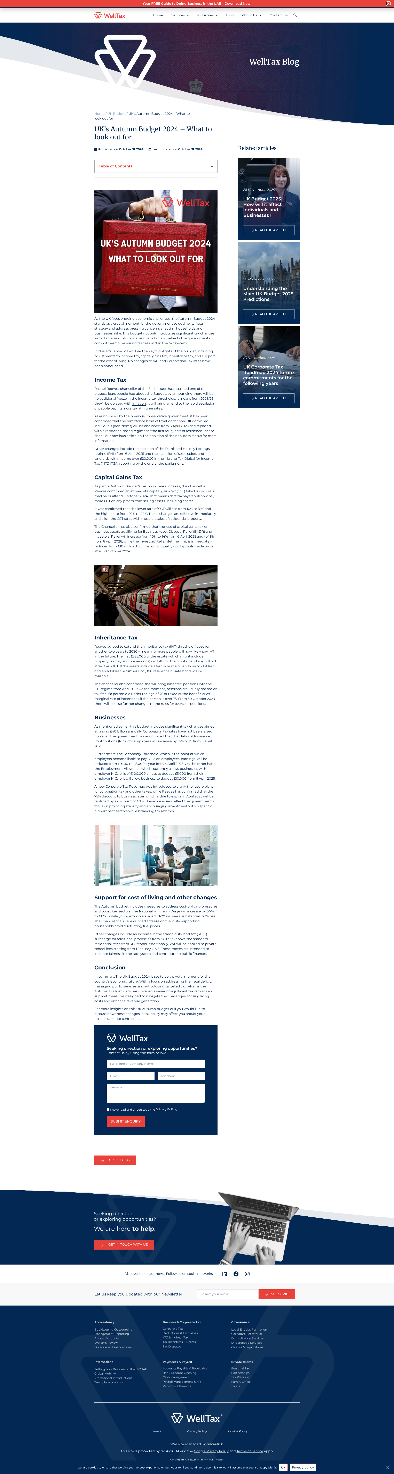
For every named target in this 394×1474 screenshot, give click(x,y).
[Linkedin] (225, 1274)
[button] (211, 166)
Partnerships (240, 1372)
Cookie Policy (238, 1431)
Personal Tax (240, 1368)
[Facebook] (236, 1274)
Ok (283, 1467)
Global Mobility (105, 1373)
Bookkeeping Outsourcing (113, 1329)
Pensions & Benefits (177, 1386)
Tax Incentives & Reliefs (179, 1341)
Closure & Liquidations (247, 1347)
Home (158, 15)
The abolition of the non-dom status (172, 436)
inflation (139, 403)
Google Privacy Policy (211, 1451)
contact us (130, 1019)
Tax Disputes (172, 1346)
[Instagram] (247, 1274)
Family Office (241, 1381)
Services (178, 15)
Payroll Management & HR (182, 1381)
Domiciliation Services (247, 1338)
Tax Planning (240, 1377)
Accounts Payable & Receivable (185, 1368)
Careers (155, 1431)
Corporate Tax (173, 1328)
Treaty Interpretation (109, 1382)
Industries (205, 15)
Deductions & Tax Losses (180, 1333)
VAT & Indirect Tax (175, 1337)
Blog (230, 15)
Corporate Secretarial (246, 1333)
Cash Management (176, 1377)
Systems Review (106, 1342)
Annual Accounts (106, 1338)
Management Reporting (111, 1333)
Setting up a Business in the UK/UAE (120, 1369)
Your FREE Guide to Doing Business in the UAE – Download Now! (197, 4)
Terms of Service (250, 1451)
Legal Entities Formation (249, 1329)
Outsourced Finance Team (113, 1347)
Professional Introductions (113, 1378)
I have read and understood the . (143, 1109)
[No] (387, 1467)
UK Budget (116, 114)
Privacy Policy (166, 1109)
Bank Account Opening (179, 1372)
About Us (249, 15)
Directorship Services (246, 1342)
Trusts (235, 1386)
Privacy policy (303, 1467)
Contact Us (279, 15)
